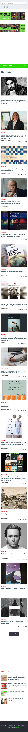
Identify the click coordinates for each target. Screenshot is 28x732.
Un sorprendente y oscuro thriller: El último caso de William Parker (13, 235)
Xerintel (18, 727)
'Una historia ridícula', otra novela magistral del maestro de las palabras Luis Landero (13, 338)
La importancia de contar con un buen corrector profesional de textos (13, 372)
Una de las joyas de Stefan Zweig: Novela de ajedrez (12, 169)
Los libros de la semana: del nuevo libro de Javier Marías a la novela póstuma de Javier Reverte (14, 478)
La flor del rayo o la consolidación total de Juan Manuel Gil (14, 305)
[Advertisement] (14, 48)
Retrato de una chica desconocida (12, 271)
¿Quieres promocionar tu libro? (16, 691)
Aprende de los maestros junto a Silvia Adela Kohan (13, 405)
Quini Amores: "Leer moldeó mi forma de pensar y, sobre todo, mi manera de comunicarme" (13, 136)
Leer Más (14, 634)
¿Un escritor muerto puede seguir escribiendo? (12, 622)
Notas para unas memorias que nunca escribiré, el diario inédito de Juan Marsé (13, 444)
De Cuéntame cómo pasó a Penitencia (13, 554)
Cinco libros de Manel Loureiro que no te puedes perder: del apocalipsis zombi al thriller (14, 101)
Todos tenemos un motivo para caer (13, 588)
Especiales (4, 98)
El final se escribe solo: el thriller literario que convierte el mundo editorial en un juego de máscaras (17, 685)
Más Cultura (5, 369)
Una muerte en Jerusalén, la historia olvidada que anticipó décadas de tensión (16, 677)
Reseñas (3, 166)
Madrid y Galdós (6, 514)
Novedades (4, 474)
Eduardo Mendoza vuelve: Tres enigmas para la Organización (11, 202)
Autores (3, 133)
